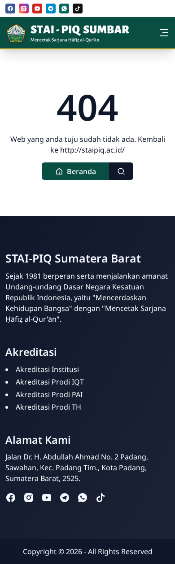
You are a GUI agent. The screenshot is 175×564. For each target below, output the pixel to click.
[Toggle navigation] (164, 33)
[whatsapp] (64, 8)
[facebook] (10, 8)
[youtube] (37, 8)
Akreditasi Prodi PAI (49, 394)
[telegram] (51, 8)
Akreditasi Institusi (47, 369)
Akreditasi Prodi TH (48, 407)
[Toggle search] (121, 171)
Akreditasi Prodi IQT (50, 382)
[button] (75, 171)
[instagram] (24, 8)
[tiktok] (78, 8)
